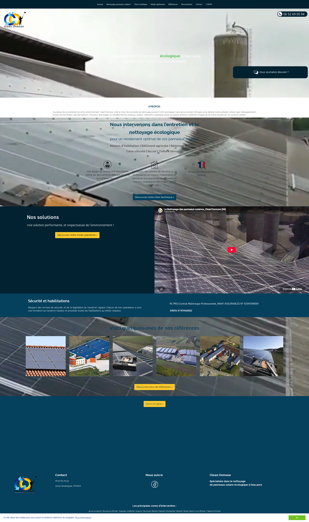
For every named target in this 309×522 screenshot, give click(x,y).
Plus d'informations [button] (83, 518)
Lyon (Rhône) (200, 511)
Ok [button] (297, 518)
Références (173, 4)
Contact (199, 4)
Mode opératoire (158, 4)
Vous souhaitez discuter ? (274, 72)
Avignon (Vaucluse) (143, 511)
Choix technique (140, 4)
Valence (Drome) (213, 511)
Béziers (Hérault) (158, 511)
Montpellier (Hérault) (174, 511)
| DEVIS (209, 4)
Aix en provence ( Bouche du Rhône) (103, 511)
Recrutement (186, 4)
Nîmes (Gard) (188, 511)
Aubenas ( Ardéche (126, 511)
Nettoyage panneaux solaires (119, 4)
